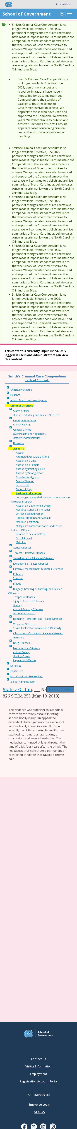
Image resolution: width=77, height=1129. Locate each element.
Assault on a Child (26, 460)
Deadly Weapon (25, 481)
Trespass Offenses (24, 597)
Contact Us (38, 1059)
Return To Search (62, 689)
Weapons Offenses (24, 624)
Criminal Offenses (21, 405)
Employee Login (39, 1105)
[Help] (62, 14)
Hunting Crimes (21, 656)
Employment (38, 1074)
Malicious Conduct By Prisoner (33, 509)
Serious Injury (24, 489)
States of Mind (21, 411)
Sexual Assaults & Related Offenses (33, 558)
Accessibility (63, 4)
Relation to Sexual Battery (30, 534)
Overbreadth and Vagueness (29, 433)
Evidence (15, 395)
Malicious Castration (27, 522)
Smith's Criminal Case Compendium (37, 376)
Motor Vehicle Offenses (26, 648)
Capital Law (16, 671)
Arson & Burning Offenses (28, 609)
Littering (17, 605)
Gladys (39, 1112)
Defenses (15, 665)
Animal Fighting (21, 424)
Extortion (18, 578)
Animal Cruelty (21, 652)
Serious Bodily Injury (29, 493)
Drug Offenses (21, 643)
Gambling (18, 637)
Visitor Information (38, 1066)
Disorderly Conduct (24, 613)
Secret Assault (24, 538)
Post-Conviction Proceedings (26, 676)
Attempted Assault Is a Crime (32, 456)
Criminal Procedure (21, 389)
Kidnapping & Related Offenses (31, 563)
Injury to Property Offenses (28, 601)
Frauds (17, 583)
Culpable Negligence (27, 477)
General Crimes (22, 429)
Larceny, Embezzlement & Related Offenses (38, 568)
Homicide (18, 443)
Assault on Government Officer (33, 505)
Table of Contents (37, 380)
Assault (20, 452)
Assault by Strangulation (29, 473)
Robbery (18, 574)
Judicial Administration (22, 681)
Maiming (21, 542)
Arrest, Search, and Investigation (28, 400)
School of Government (27, 14)
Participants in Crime (24, 420)
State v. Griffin (17, 689)
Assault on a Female (27, 464)
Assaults (18, 448)
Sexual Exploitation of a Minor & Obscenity (37, 628)
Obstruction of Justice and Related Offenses (38, 633)
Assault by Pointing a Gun (30, 469)
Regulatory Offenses (24, 660)
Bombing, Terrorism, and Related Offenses (37, 618)
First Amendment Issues (26, 438)
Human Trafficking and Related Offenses (36, 415)
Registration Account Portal (38, 1081)
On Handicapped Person (30, 513)
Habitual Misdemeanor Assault (33, 517)
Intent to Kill (22, 485)
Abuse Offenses (22, 547)
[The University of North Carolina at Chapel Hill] (6, 4)
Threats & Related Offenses (29, 553)
